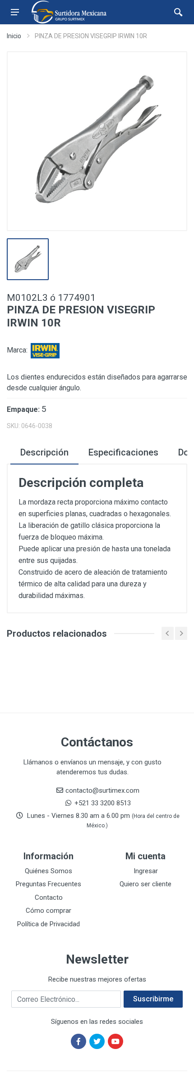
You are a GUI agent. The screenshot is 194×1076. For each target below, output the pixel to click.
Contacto (49, 897)
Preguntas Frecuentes (48, 884)
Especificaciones (123, 452)
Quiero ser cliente (145, 884)
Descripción (44, 452)
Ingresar (146, 871)
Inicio (14, 36)
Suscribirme (153, 999)
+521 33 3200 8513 (102, 803)
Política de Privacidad (48, 924)
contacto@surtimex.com (102, 790)
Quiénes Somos (48, 871)
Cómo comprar (48, 910)
